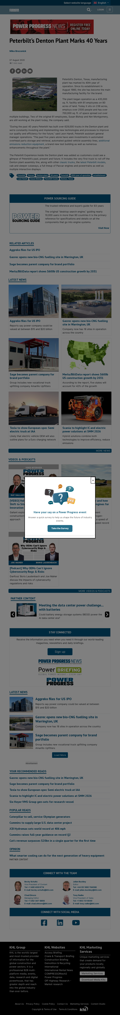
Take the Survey (60, 528)
